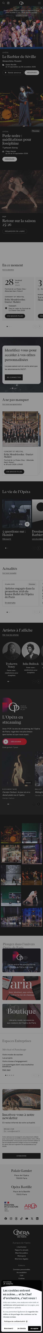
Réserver (32, 72)
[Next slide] (40, 326)
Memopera (21, 1256)
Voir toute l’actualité (9, 573)
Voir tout (6, 1069)
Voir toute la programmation (12, 404)
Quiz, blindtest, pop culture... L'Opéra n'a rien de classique (22, 993)
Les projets (7, 1058)
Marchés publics (21, 1253)
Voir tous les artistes (10, 635)
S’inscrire (21, 1156)
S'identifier (21, 16)
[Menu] (39, 3)
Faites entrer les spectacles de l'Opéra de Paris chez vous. (21, 965)
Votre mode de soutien (12, 1054)
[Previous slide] (35, 326)
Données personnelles (21, 1269)
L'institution (21, 1247)
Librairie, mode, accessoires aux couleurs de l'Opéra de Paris (21, 1021)
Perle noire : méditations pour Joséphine (11, 673)
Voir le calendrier (8, 270)
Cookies (21, 1278)
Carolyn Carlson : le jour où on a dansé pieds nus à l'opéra (16, 793)
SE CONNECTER (14, 377)
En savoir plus (15, 316)
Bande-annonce (14, 72)
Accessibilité (22, 1272)
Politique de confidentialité (14, 1321)
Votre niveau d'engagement (14, 1061)
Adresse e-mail (9, 1129)
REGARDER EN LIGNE (15, 231)
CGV (21, 1275)
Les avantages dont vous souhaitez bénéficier (18, 1065)
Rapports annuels (21, 1250)
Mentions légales (21, 1259)
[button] (7, 326)
